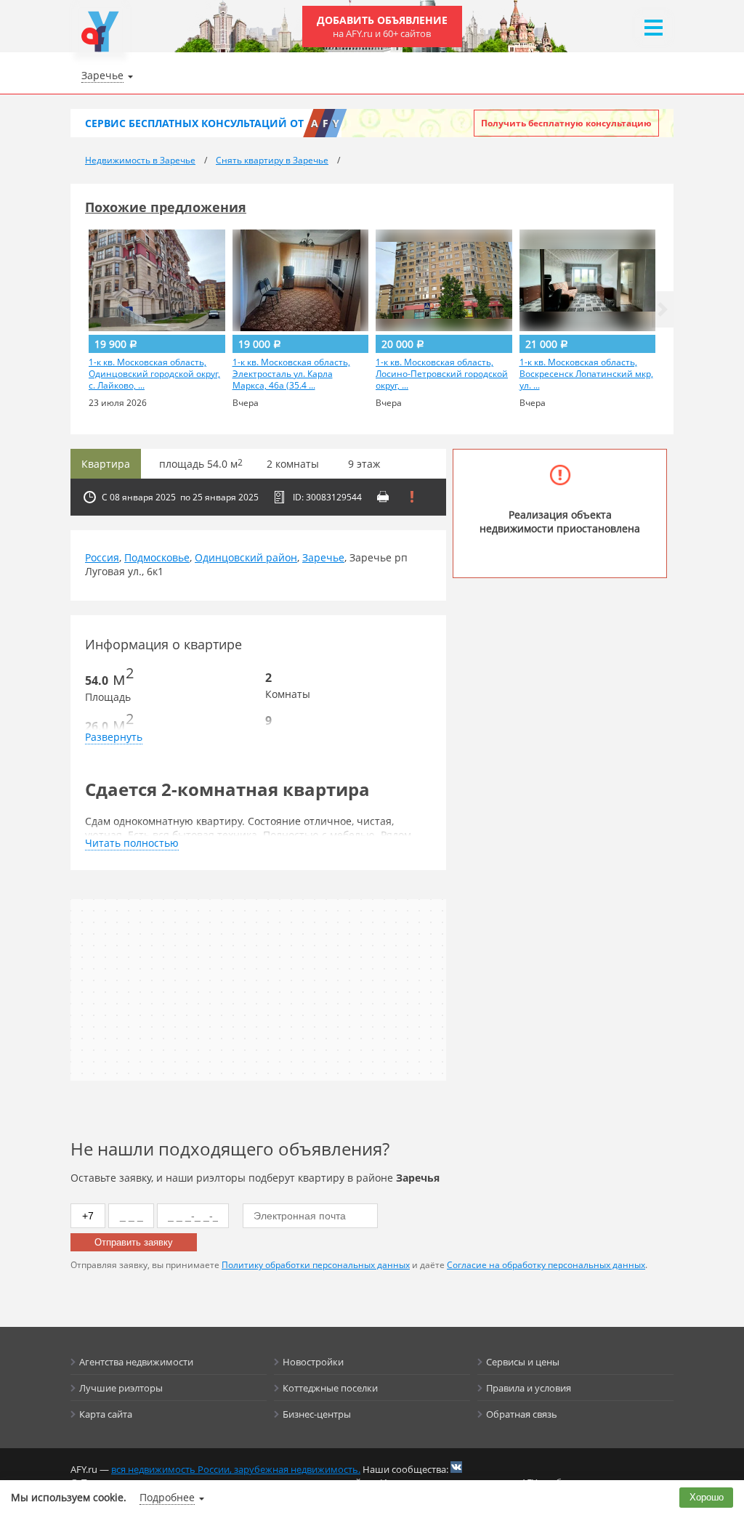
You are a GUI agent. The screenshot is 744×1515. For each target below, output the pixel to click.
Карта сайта (105, 1414)
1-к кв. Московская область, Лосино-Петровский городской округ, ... (442, 374)
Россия (102, 557)
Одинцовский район (246, 557)
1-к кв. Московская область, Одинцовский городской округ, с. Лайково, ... (154, 374)
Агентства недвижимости (136, 1361)
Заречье (323, 557)
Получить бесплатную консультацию (566, 123)
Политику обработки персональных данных (316, 1265)
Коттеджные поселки (330, 1387)
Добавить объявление (382, 26)
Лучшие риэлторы (121, 1387)
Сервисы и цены (522, 1361)
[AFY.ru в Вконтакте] (456, 1467)
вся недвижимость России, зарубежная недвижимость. (235, 1469)
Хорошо (707, 1497)
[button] (663, 309)
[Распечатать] (383, 497)
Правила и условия (528, 1387)
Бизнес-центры (317, 1414)
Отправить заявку (133, 1242)
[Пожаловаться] (412, 497)
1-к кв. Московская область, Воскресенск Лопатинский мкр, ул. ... (586, 374)
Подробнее (167, 1497)
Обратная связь (521, 1414)
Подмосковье (157, 557)
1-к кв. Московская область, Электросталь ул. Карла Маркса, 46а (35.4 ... (291, 374)
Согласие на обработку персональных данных (546, 1265)
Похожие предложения (165, 207)
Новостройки (313, 1361)
